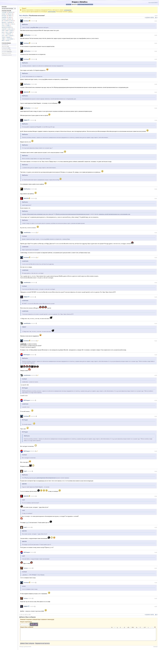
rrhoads (12, 30)
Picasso (10, 18)
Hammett (11, 35)
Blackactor (4, 22)
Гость (13, 23)
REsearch (10, 14)
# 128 (156, 108)
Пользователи (90, 4)
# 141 (156, 416)
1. (148, 627)
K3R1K (12, 32)
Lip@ (11, 17)
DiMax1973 (9, 51)
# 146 (156, 552)
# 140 (156, 400)
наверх (155, 646)
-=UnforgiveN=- (9, 33)
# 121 (156, 20)
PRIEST (10, 15)
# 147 (156, 568)
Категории (80, 4)
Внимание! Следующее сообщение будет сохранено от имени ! (37, 619)
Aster (7, 35)
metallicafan (5, 17)
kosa (13, 20)
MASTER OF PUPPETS (7, 27)
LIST (145, 627)
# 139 (156, 375)
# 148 (156, 582)
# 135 (156, 296)
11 (155, 17)
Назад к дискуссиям (25, 646)
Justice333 (5, 28)
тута (27, 522)
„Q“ (124, 627)
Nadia (7, 30)
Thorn (7, 32)
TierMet (4, 37)
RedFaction (11, 22)
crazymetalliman (11, 38)
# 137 (156, 340)
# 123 (156, 43)
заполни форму (52, 11)
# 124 (156, 51)
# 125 (156, 59)
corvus (4, 25)
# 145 (156, 527)
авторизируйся (68, 10)
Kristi (3, 32)
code (3, 35)
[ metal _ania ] (11, 28)
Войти (156, 2)
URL (128, 627)
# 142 (156, 451)
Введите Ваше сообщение (87, 627)
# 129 (156, 120)
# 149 (156, 598)
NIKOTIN (11, 12)
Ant (3, 20)
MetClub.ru (68, 4)
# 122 (156, 35)
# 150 (156, 606)
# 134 (156, 282)
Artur (3, 23)
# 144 (156, 496)
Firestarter (5, 18)
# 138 (156, 354)
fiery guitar (8, 23)
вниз (156, 15)
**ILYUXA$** (5, 12)
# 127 (156, 92)
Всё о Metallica (23, 15)
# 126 (156, 84)
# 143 (156, 471)
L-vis (3, 33)
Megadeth (9, 37)
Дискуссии (74, 4)
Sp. (136, 627)
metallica (8, 25)
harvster (8, 40)
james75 (8, 20)
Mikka (4, 40)
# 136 (156, 323)
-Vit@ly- (4, 38)
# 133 (156, 257)
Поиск (84, 4)
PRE (133, 627)
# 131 (156, 198)
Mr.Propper (5, 15)
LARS (3, 30)
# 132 (156, 232)
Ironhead (4, 14)
